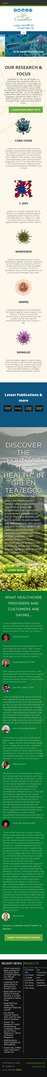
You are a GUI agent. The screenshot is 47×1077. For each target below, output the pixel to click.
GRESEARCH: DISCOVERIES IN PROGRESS (12, 1043)
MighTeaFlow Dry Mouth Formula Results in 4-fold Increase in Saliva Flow (12, 996)
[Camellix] (23, 17)
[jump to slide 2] (25, 55)
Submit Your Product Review (23, 937)
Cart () (28, 25)
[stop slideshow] (27, 55)
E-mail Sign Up (26, 28)
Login (17, 25)
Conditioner (41, 985)
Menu (23, 32)
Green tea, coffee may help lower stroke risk (12, 1050)
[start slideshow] (20, 55)
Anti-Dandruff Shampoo (40, 980)
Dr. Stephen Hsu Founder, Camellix (28, 563)
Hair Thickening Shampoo (41, 972)
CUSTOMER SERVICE (35, 1063)
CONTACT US (39, 1066)
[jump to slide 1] (22, 55)
